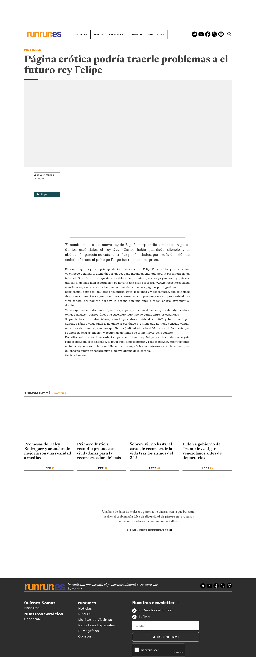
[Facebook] (207, 34)
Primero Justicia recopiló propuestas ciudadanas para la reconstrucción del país (99, 451)
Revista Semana (76, 355)
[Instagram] (221, 34)
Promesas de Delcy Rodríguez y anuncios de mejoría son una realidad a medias (47, 451)
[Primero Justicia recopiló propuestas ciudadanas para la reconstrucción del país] (101, 421)
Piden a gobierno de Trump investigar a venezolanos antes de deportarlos (202, 451)
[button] (229, 34)
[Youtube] (201, 34)
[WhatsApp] (43, 186)
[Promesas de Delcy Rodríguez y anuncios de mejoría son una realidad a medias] (48, 421)
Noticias (32, 50)
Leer (47, 468)
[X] (54, 186)
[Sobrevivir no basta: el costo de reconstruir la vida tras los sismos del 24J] (154, 421)
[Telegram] (194, 34)
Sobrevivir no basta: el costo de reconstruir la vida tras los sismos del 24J (151, 451)
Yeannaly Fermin (44, 175)
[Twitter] (214, 34)
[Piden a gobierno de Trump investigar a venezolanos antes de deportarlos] (207, 421)
